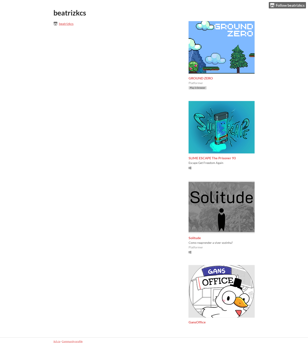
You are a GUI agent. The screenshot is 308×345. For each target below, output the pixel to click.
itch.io (56, 341)
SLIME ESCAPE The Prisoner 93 (212, 158)
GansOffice (197, 322)
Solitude (195, 238)
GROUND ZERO (201, 78)
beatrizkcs (66, 24)
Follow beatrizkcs (290, 5)
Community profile (72, 341)
